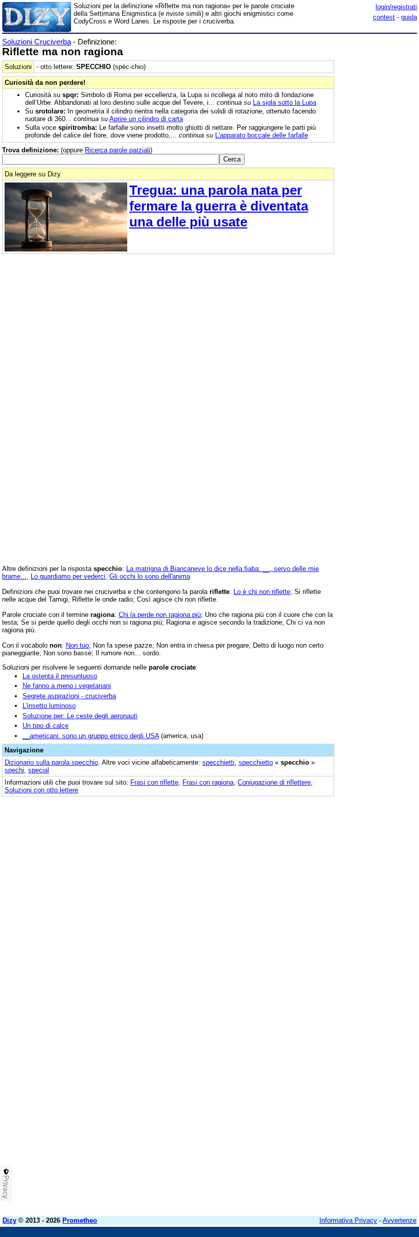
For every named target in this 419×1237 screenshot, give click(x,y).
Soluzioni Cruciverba (36, 41)
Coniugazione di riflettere (274, 782)
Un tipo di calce (45, 725)
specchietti (218, 762)
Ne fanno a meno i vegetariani (66, 686)
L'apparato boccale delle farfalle (261, 135)
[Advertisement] (340, 867)
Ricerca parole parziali (117, 150)
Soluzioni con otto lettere (41, 790)
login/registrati (396, 7)
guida (409, 17)
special (38, 770)
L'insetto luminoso (49, 705)
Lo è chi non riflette (262, 591)
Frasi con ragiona (208, 782)
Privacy (6, 1187)
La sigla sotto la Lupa (284, 102)
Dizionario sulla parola (51, 762)
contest (384, 17)
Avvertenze (399, 1220)
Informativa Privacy (348, 1220)
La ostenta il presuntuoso (59, 676)
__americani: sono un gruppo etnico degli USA (90, 736)
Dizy (9, 1220)
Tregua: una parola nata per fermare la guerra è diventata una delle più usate (218, 206)
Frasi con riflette (154, 782)
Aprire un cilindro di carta (146, 119)
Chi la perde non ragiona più (160, 614)
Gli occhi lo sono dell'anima (149, 576)
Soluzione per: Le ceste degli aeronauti (79, 716)
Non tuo (77, 645)
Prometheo (79, 1220)
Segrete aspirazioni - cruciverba (69, 696)
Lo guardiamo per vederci (68, 576)
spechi (14, 770)
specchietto (256, 762)
